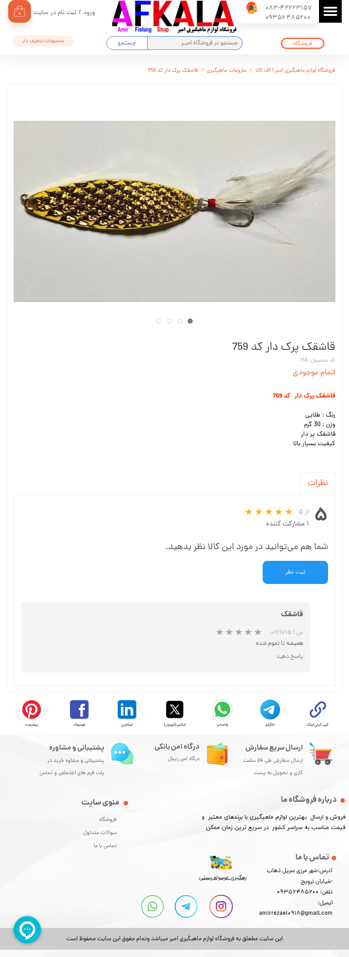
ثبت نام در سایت (55, 13)
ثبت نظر (295, 572)
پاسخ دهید (289, 657)
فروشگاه (108, 820)
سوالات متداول (100, 833)
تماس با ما (105, 846)
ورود (89, 13)
